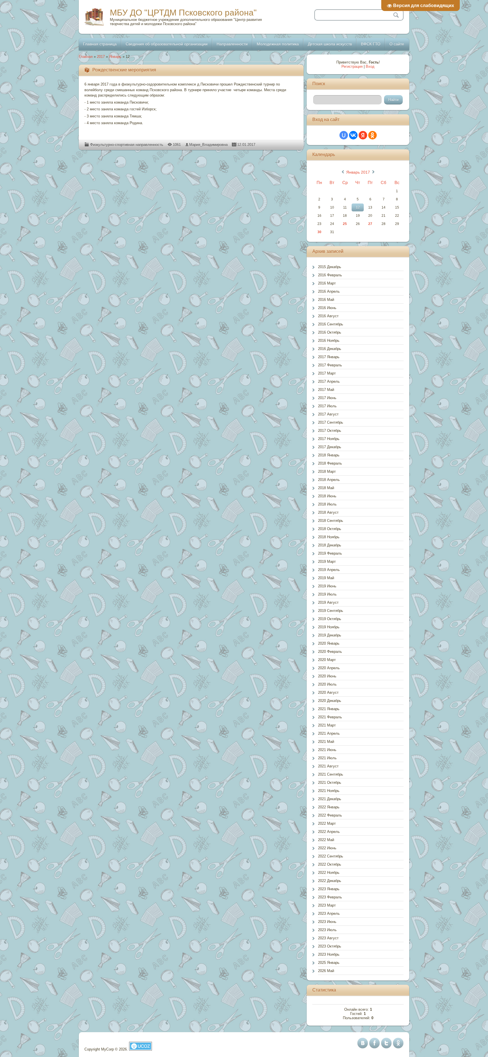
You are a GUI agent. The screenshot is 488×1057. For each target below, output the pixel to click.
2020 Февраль (330, 651)
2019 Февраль (330, 553)
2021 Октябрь (329, 782)
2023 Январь (328, 889)
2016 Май (326, 299)
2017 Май (326, 390)
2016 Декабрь (329, 349)
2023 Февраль (330, 897)
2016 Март (327, 283)
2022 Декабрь (329, 881)
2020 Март (327, 660)
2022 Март (327, 823)
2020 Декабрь (329, 701)
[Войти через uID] (343, 135)
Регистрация (352, 66)
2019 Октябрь (329, 619)
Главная (86, 56)
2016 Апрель (329, 291)
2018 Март (327, 471)
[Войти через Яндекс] (363, 135)
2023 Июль (327, 930)
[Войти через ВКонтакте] (353, 135)
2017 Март (327, 373)
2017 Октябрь (329, 430)
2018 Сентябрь (330, 520)
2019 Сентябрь (330, 611)
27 (370, 224)
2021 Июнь (327, 750)
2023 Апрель (329, 913)
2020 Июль (327, 684)
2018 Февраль (330, 463)
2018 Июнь (327, 496)
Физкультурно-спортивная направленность (126, 145)
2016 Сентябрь (330, 324)
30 (319, 232)
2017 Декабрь (329, 447)
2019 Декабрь (329, 635)
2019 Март (327, 561)
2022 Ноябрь (328, 872)
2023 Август (328, 938)
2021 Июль (327, 758)
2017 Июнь (327, 398)
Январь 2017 (358, 172)
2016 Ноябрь (328, 340)
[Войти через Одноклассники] (372, 135)
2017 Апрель (329, 381)
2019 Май (326, 578)
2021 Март (327, 725)
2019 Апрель (329, 570)
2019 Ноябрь (328, 627)
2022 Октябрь (329, 864)
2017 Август (328, 414)
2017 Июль (327, 406)
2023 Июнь (327, 922)
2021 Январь (328, 709)
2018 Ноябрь (328, 537)
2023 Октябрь (329, 946)
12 (358, 207)
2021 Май (326, 741)
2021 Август (328, 766)
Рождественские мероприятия (124, 69)
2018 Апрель (329, 480)
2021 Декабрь (329, 799)
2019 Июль (327, 594)
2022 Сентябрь (330, 856)
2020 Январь (328, 643)
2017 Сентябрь (330, 422)
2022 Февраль (330, 815)
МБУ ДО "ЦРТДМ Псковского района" (183, 12)
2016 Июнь (327, 308)
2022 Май (326, 840)
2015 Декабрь (329, 267)
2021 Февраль (330, 717)
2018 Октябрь (329, 529)
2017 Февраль (330, 365)
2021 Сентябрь (330, 774)
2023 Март (327, 905)
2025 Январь (328, 962)
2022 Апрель (329, 832)
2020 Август (328, 692)
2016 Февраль (330, 275)
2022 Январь (328, 807)
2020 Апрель (329, 668)
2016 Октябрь (329, 332)
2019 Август (328, 602)
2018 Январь (328, 455)
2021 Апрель (329, 733)
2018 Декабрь (329, 545)
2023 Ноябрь (328, 954)
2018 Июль (327, 504)
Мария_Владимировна (208, 145)
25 (345, 224)
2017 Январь (328, 357)
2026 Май (326, 971)
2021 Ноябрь (328, 791)
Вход (370, 66)
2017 (101, 56)
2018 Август (328, 512)
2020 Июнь (327, 676)
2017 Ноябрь (328, 439)
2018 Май (326, 488)
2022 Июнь (327, 848)
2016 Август (328, 316)
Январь (115, 56)
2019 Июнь (327, 586)
